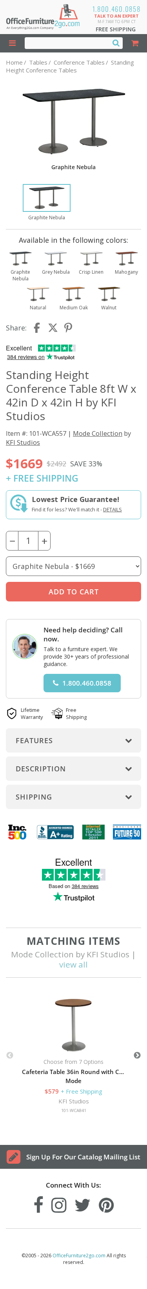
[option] (47, 202)
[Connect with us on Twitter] (82, 1203)
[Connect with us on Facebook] (38, 1203)
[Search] (116, 43)
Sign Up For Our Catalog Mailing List (83, 1156)
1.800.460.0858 (117, 9)
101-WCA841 (73, 1110)
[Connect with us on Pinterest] (106, 1203)
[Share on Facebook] (38, 328)
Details (112, 509)
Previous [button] (10, 1056)
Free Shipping (116, 29)
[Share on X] (53, 328)
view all (73, 964)
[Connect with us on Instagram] (59, 1203)
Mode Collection (97, 433)
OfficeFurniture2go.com (79, 1255)
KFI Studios (23, 442)
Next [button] (137, 1056)
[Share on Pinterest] (68, 328)
